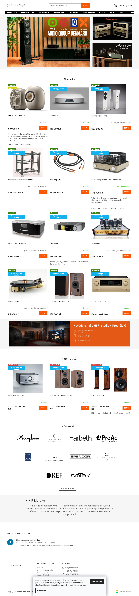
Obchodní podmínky (45, 570)
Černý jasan (118, 413)
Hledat (86, 5)
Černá (10, 144)
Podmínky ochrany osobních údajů (44, 574)
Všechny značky (67, 489)
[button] (13, 42)
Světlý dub (107, 413)
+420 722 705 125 (71, 571)
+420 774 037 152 (72, 574)
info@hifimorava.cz (72, 568)
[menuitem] (12, 12)
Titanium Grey (25, 144)
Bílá (16, 144)
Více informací (80, 585)
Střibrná (106, 208)
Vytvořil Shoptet (126, 591)
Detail (43, 128)
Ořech (98, 413)
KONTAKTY (41, 567)
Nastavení (42, 590)
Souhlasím (97, 581)
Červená (114, 208)
